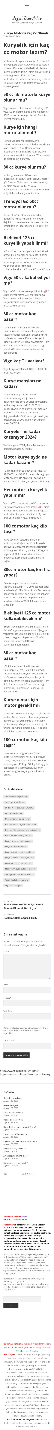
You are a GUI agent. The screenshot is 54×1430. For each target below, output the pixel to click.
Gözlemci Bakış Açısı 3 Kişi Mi (20, 918)
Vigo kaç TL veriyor (13, 885)
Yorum (6, 951)
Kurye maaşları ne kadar (15, 846)
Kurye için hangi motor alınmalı (18, 841)
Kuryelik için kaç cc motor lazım (18, 863)
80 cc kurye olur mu (13, 813)
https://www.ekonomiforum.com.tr (19, 1070)
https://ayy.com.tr (10, 1074)
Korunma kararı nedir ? (13, 1112)
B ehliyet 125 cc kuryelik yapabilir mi (20, 824)
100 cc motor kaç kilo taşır (16, 796)
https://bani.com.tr (30, 1074)
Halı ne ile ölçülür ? (11, 1105)
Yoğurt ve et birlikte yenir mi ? (15, 1134)
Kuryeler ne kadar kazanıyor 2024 (19, 857)
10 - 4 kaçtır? (9, 1040)
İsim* (5, 984)
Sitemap (46, 1074)
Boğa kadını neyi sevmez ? (14, 1148)
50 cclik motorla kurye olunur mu (19, 808)
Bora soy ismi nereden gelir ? (15, 1163)
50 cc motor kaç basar (14, 802)
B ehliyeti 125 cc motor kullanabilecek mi (22, 830)
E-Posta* (7, 998)
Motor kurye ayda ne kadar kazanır (20, 869)
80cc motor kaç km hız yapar (17, 819)
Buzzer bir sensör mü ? (13, 1120)
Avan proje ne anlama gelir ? (15, 1156)
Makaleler (17, 789)
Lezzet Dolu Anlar (27, 19)
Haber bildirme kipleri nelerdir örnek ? (19, 1127)
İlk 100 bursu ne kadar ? (13, 1098)
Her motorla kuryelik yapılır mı (18, 835)
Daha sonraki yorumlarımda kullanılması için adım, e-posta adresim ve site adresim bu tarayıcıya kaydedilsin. (25, 1031)
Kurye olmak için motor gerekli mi (19, 852)
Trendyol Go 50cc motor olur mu (19, 874)
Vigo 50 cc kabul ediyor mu (16, 880)
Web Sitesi (7, 1011)
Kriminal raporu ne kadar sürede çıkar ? (20, 1141)
